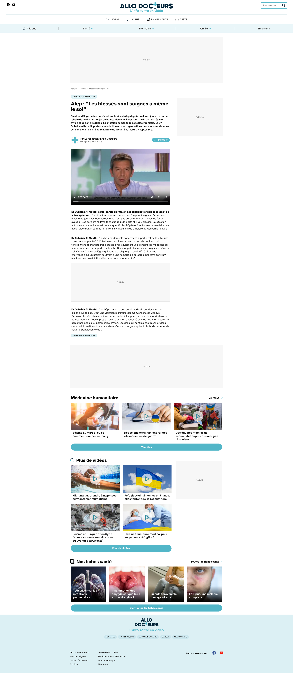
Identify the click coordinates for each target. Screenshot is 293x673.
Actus (135, 19)
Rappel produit (127, 637)
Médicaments (180, 637)
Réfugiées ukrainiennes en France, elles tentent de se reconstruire (147, 497)
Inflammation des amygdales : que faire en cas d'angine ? (126, 594)
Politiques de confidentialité (111, 656)
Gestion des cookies (108, 652)
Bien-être (145, 28)
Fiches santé (159, 19)
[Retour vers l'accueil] (146, 7)
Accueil (74, 89)
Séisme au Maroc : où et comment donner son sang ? (91, 434)
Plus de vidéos (91, 460)
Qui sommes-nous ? (79, 652)
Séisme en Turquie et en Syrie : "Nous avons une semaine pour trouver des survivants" (93, 537)
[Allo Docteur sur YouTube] (221, 652)
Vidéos (115, 19)
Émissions (264, 28)
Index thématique (106, 660)
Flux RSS (74, 664)
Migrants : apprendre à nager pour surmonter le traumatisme (95, 497)
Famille (204, 28)
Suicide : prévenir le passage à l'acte (163, 595)
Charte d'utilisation (79, 660)
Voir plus (146, 447)
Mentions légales (78, 656)
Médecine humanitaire (99, 89)
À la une (31, 28)
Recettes (110, 637)
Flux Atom (103, 664)
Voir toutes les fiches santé (146, 608)
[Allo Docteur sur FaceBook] (8, 4)
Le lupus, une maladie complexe (203, 595)
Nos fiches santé (94, 561)
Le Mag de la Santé (148, 637)
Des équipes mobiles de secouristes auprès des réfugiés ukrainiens (197, 436)
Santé (86, 28)
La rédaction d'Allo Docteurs (100, 138)
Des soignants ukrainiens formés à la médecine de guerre (145, 434)
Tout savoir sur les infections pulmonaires (85, 594)
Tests (183, 19)
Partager (163, 139)
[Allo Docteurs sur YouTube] (13, 4)
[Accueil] (147, 624)
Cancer (165, 637)
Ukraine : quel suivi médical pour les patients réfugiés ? (146, 535)
